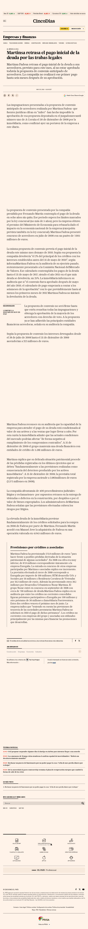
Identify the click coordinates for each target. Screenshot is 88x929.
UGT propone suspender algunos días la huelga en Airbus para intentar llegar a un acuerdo (44, 752)
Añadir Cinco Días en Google (75, 95)
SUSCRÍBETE (64, 28)
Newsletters (42, 910)
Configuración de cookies (44, 907)
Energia (27, 43)
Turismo (61, 43)
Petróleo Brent (38, 13)
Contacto (16, 907)
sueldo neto (71, 843)
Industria (38, 652)
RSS (37, 910)
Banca (5, 43)
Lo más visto (8, 782)
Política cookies (31, 907)
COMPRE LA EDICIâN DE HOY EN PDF (11, 312)
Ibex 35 (6, 13)
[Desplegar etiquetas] (79, 651)
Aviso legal (22, 907)
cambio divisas (44, 852)
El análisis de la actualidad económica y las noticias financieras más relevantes (36, 641)
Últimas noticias (71, 43)
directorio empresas (71, 852)
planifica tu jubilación (17, 852)
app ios (44, 860)
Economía (30, 652)
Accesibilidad (70, 907)
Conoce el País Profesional (44, 870)
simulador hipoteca (44, 843)
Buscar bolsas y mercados (14, 797)
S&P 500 (21, 13)
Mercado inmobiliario (49, 43)
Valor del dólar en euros (77, 13)
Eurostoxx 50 (57, 13)
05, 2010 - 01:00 (43, 89)
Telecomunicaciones (16, 43)
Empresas (21, 652)
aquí (54, 663)
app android (71, 860)
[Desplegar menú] (4, 21)
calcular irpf (17, 843)
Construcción (36, 43)
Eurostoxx (13, 808)
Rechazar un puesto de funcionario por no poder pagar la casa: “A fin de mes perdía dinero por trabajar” (41, 787)
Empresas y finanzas (19, 37)
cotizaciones (17, 860)
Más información (12, 662)
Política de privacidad (58, 907)
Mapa (33, 910)
